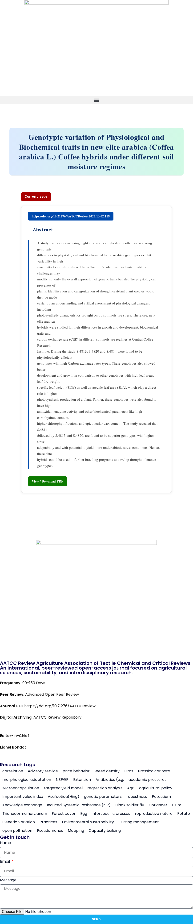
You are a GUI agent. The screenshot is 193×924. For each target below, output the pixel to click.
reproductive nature (154, 814)
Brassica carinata (154, 771)
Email (5, 861)
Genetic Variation (18, 822)
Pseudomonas (50, 830)
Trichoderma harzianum (24, 814)
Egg (83, 814)
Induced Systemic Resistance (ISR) (79, 805)
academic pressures (147, 780)
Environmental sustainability (88, 822)
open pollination (17, 830)
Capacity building (105, 830)
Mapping (76, 830)
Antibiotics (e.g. (110, 780)
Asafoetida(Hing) (63, 797)
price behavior (76, 771)
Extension (82, 780)
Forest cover (64, 814)
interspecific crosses (111, 814)
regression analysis (104, 788)
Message (8, 880)
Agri (130, 788)
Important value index (22, 797)
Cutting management (139, 822)
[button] (96, 100)
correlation (12, 771)
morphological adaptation (26, 780)
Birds (128, 771)
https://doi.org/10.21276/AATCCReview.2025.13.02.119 (71, 216)
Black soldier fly (129, 805)
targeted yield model (63, 788)
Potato (183, 814)
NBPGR (62, 780)
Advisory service (43, 771)
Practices (48, 822)
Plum (176, 805)
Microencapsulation (20, 788)
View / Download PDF (47, 481)
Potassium (161, 797)
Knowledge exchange (22, 805)
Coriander (158, 805)
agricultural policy (155, 788)
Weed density (107, 771)
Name (5, 842)
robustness (136, 797)
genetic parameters (103, 797)
